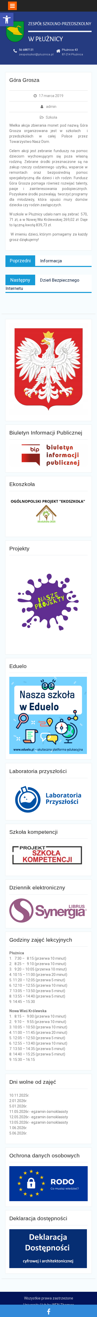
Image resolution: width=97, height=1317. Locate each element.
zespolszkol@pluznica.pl (36, 54)
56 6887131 (26, 49)
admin (51, 107)
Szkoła (51, 117)
